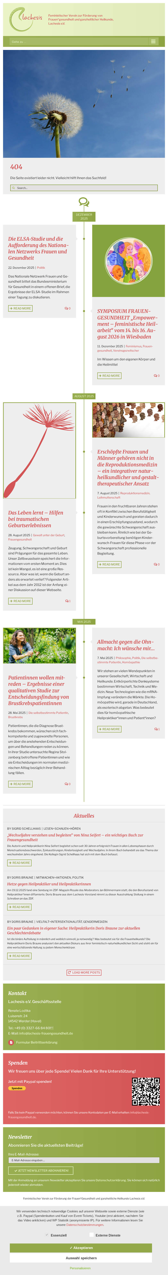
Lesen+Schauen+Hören (62, 828)
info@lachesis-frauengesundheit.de (46, 1033)
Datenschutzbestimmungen (84, 1224)
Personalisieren (80, 1268)
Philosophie (123, 658)
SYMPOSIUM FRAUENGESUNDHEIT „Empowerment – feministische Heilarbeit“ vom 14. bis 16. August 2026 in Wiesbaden (127, 324)
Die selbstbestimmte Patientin (48, 712)
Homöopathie (131, 662)
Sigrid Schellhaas (26, 828)
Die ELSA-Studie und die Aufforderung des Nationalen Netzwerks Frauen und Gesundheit (38, 248)
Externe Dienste (108, 1235)
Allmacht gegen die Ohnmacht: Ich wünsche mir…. (126, 645)
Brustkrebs (15, 717)
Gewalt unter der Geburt (48, 535)
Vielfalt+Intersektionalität (59, 921)
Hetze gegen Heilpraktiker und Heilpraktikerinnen (49, 884)
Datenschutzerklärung (111, 1180)
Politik (41, 267)
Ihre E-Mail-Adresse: (23, 1154)
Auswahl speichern (81, 1258)
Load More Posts (86, 972)
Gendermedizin (95, 921)
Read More (22, 308)
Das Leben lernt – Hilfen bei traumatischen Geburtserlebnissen (35, 519)
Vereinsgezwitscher (126, 350)
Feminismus (134, 346)
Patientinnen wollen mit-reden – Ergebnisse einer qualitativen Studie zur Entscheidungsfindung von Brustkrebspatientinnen (38, 690)
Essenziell (59, 1235)
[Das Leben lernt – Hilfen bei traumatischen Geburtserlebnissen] (39, 450)
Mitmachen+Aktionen (53, 877)
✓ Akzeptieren (81, 1248)
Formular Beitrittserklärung (37, 1042)
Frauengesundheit (20, 539)
